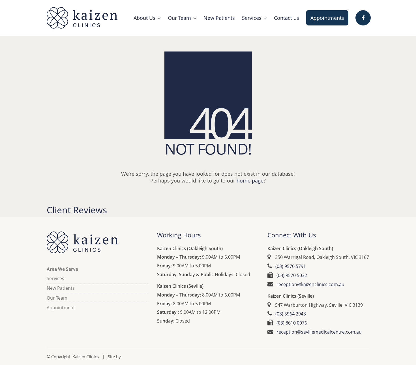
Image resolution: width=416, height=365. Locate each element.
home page (250, 180)
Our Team (57, 298)
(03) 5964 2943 (290, 314)
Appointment (61, 308)
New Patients (61, 288)
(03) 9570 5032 (291, 275)
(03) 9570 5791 (290, 266)
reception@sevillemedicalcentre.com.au (319, 332)
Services (55, 279)
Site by (114, 356)
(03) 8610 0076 (291, 323)
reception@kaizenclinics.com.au (310, 284)
